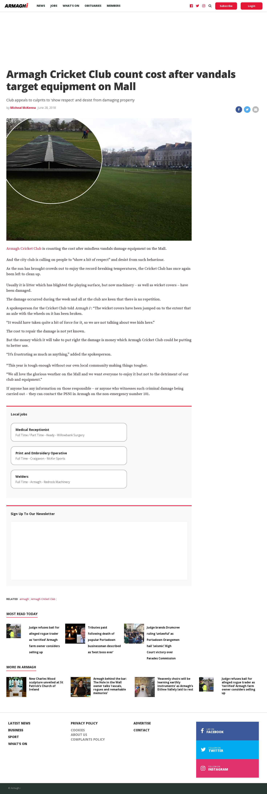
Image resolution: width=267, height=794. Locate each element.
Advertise (142, 723)
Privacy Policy (84, 723)
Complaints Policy (88, 739)
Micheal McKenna (23, 108)
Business (15, 730)
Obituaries (93, 5)
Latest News (19, 723)
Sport (13, 737)
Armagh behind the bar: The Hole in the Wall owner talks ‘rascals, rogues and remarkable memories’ (110, 686)
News (41, 5)
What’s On (71, 5)
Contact (142, 730)
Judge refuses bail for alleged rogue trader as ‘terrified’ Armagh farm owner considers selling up (44, 640)
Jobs (53, 5)
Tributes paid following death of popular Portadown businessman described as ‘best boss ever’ (104, 640)
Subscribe (226, 6)
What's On (17, 743)
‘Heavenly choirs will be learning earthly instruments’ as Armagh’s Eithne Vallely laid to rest (175, 684)
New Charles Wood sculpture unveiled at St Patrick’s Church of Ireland (46, 684)
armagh (24, 599)
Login (251, 6)
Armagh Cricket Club (23, 249)
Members (113, 5)
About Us (79, 734)
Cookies (78, 730)
